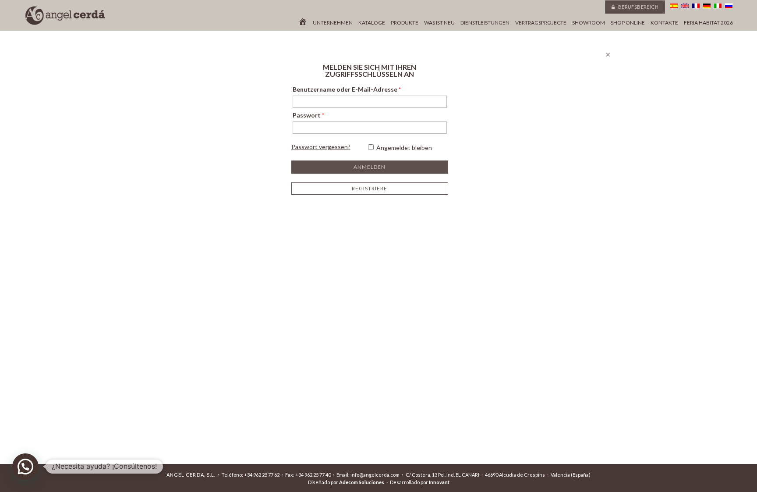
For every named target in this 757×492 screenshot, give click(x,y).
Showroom (588, 23)
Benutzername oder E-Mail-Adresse (347, 89)
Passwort (308, 115)
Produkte (404, 23)
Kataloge (371, 23)
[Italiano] (718, 6)
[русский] (729, 6)
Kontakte (664, 23)
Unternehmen (333, 23)
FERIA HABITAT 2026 (708, 23)
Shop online (628, 23)
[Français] (696, 6)
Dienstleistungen (484, 23)
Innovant (439, 482)
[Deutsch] (707, 6)
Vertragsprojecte (540, 23)
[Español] (674, 6)
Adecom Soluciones (361, 482)
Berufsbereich (637, 7)
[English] (685, 6)
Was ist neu (439, 23)
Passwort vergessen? (320, 146)
